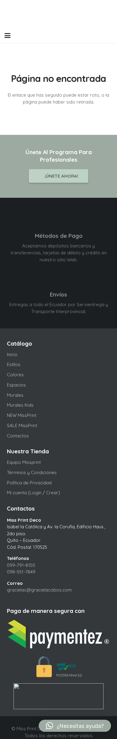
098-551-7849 (21, 572)
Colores (15, 374)
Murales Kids (20, 405)
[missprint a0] (58, 14)
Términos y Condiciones (32, 472)
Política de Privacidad (29, 483)
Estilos (13, 364)
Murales (15, 395)
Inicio (12, 354)
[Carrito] (96, 35)
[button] (7, 36)
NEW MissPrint (21, 415)
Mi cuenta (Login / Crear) (33, 492)
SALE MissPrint (22, 425)
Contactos (18, 436)
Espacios (16, 385)
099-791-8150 (21, 565)
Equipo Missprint (24, 462)
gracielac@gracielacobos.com (39, 590)
